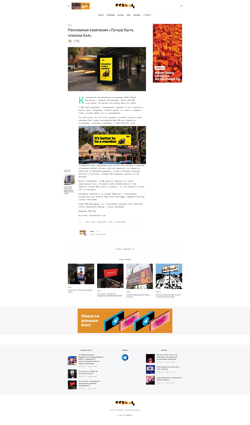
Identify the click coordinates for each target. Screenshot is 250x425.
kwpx (123, 197)
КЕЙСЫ (70, 25)
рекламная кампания (120, 222)
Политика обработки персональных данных (125, 410)
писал (96, 204)
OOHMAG (77, 40)
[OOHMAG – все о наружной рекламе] (125, 6)
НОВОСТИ (158, 292)
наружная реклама (102, 222)
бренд (87, 222)
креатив (93, 222)
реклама (111, 222)
